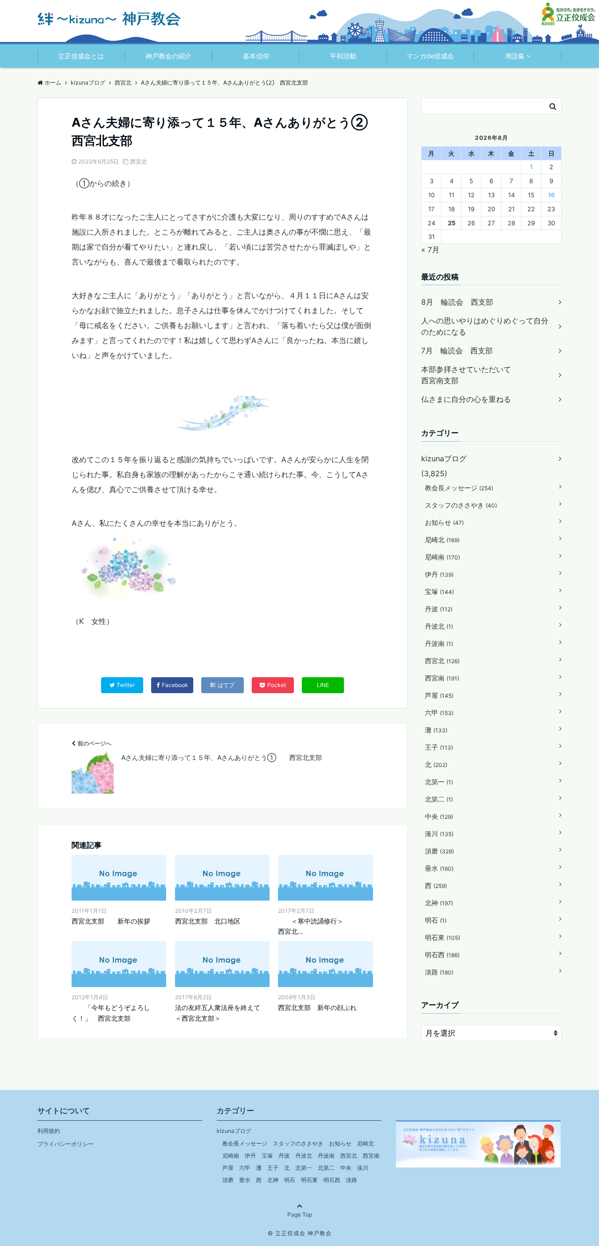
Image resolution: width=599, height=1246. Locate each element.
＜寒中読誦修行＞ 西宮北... (325, 926)
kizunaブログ (444, 458)
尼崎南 (442, 557)
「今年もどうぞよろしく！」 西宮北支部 (111, 1012)
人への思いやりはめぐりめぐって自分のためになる (484, 326)
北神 (439, 903)
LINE (323, 684)
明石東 (442, 937)
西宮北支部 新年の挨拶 (111, 921)
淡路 (439, 972)
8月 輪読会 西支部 (457, 302)
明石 (435, 920)
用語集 (515, 56)
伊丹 (439, 574)
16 (551, 195)
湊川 (439, 834)
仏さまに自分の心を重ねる (466, 399)
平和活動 (343, 56)
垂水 (439, 868)
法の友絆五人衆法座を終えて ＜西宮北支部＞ (222, 1012)
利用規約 (48, 1130)
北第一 (439, 782)
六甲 (439, 712)
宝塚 (439, 591)
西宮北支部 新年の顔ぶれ (317, 1007)
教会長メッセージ (459, 488)
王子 (439, 747)
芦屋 (439, 695)
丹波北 (439, 626)
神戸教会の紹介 (168, 56)
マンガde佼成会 (430, 56)
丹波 (439, 609)
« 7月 (430, 249)
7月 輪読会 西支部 (457, 350)
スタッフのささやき (461, 505)
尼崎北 (442, 540)
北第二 (439, 799)
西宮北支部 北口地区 (208, 921)
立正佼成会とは (81, 56)
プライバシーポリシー (65, 1143)
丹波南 (439, 643)
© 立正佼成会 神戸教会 (300, 1233)
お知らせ (444, 522)
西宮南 (442, 678)
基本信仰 (256, 56)
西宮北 (138, 161)
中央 (439, 816)
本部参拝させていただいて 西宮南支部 (484, 375)
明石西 (442, 955)
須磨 (439, 851)
